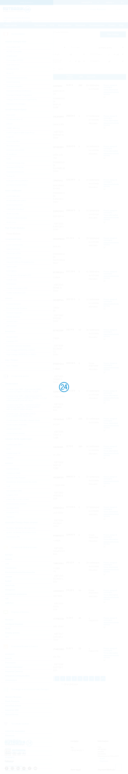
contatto (101, 752)
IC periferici (11, 154)
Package (56, 54)
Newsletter (102, 754)
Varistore (10, 517)
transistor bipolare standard (18, 346)
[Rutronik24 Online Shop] (17, 9)
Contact (111, 25)
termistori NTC (12, 508)
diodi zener (11, 222)
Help (121, 25)
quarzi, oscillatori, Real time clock (21, 532)
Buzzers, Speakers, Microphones (21, 528)
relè (7, 598)
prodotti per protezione (16, 594)
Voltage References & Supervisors (21, 99)
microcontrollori (13, 141)
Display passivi (12, 633)
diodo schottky (12, 214)
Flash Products (12, 701)
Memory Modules (13, 697)
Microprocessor (13, 146)
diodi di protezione (14, 205)
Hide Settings (113, 34)
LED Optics (11, 271)
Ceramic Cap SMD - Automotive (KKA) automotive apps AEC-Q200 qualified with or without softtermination (23, 407)
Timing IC (10, 176)
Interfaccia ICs (12, 69)
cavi (7, 564)
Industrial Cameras (14, 671)
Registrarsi (103, 761)
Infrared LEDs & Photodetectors (20, 262)
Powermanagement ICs (16, 78)
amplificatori (11, 56)
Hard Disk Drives (13, 706)
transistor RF (12, 341)
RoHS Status (96, 54)
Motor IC (10, 73)
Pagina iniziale (10, 25)
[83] (103, 678)
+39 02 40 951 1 (77, 750)
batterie (8, 559)
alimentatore (11, 680)
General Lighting (13, 258)
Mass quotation (65, 25)
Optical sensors (13, 249)
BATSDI (9, 555)
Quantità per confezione (57, 61)
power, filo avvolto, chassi (17, 499)
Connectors (10, 568)
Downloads (81, 25)
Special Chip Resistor (16, 478)
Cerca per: (75, 47)
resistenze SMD (13, 473)
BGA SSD (10, 115)
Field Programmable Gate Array (20, 133)
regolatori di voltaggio (16, 104)
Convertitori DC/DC (15, 60)
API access (102, 749)
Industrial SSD (12, 710)
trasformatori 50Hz (14, 445)
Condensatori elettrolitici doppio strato (23, 420)
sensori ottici (12, 321)
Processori (10, 663)
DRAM (9, 124)
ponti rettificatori (13, 196)
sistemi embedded (13, 667)
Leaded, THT (12, 495)
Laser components (14, 245)
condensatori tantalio (15, 433)
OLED (8, 628)
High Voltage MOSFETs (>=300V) (21, 354)
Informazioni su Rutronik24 (108, 756)
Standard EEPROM (15, 167)
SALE (60, 69)
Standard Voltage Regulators (19, 95)
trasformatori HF (13, 453)
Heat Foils (10, 585)
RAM (8, 159)
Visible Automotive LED (16, 288)
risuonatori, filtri (13, 537)
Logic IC (10, 137)
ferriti (8, 449)
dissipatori (10, 590)
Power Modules (13, 233)
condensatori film (14, 429)
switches (9, 603)
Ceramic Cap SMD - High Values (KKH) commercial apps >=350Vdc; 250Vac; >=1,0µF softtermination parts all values (26, 398)
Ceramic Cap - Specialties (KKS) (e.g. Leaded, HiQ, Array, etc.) (21, 415)
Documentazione (97, 25)
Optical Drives (11, 714)
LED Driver (11, 284)
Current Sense (12, 469)
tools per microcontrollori (17, 181)
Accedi (102, 758)
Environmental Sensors (16, 308)
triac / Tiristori (12, 366)
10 (86, 678)
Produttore (95, 61)
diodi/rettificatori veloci (16, 200)
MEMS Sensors (13, 317)
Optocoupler (11, 267)
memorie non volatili (15, 150)
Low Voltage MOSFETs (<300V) (20, 350)
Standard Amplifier (14, 86)
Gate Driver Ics (13, 65)
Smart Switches (13, 82)
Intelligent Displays (14, 624)
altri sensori (11, 326)
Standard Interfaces (15, 172)
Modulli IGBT (12, 337)
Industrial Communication (17, 676)
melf (8, 486)
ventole (8, 577)
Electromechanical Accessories (20, 572)
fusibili (8, 581)
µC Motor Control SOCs (16, 185)
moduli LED (11, 280)
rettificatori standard (15, 209)
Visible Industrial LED (16, 293)
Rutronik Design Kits (15, 163)
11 (91, 678)
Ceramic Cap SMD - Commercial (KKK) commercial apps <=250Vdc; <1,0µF (23, 390)
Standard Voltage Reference (19, 91)
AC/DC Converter (14, 51)
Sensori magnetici (14, 313)
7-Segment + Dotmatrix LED (18, 275)
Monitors (9, 620)
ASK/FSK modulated (15, 731)
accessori (9, 654)
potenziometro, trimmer (16, 504)
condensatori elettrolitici (16, 425)
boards (8, 658)
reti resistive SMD (14, 491)
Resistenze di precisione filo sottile (21, 482)
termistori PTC (12, 512)
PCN (52, 25)
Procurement (40, 25)
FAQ (99, 747)
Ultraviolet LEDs (13, 253)
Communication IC (14, 119)
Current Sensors (13, 304)
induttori (10, 458)
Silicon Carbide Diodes (16, 218)
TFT (7, 637)
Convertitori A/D (13, 47)
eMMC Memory (13, 128)
